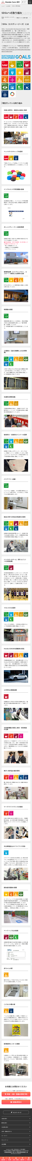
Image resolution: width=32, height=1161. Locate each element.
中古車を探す (5, 1127)
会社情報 (8, 6)
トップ (3, 6)
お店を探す (4, 1118)
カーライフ (4, 1135)
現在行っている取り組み (22, 17)
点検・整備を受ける (7, 1131)
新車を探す (4, 1123)
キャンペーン (5, 1140)
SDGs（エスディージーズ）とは (8, 18)
